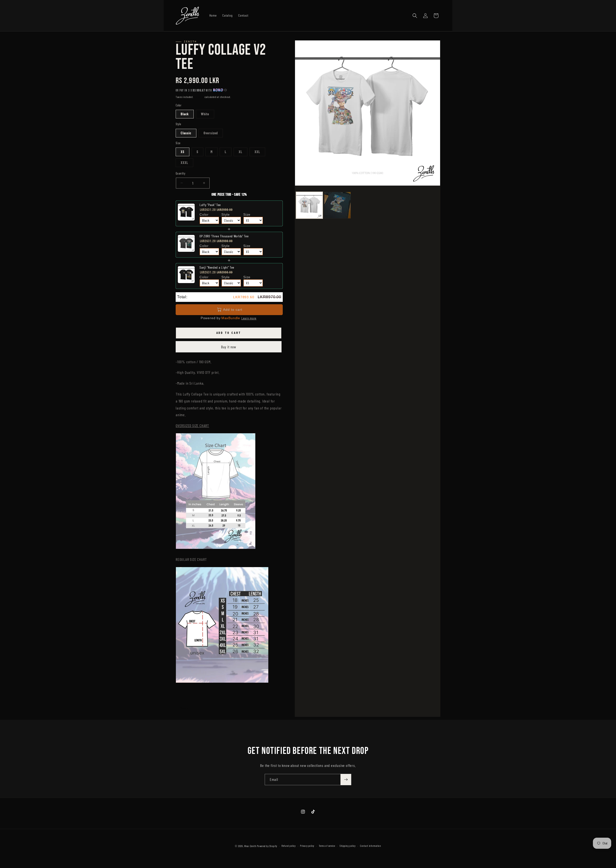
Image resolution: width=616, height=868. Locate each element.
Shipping (199, 96)
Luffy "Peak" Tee (210, 205)
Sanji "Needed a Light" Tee (216, 267)
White (205, 114)
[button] (415, 15)
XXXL (184, 163)
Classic (186, 133)
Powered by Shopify (267, 846)
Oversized (211, 133)
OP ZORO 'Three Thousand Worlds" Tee (224, 236)
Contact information (370, 845)
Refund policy (288, 845)
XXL (257, 152)
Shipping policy (347, 845)
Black (185, 114)
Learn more (249, 318)
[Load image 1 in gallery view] (309, 205)
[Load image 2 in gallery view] (337, 205)
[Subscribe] (345, 779)
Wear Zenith (250, 846)
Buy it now (228, 347)
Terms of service (327, 845)
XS (182, 152)
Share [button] (184, 708)
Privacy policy (307, 845)
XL (240, 152)
